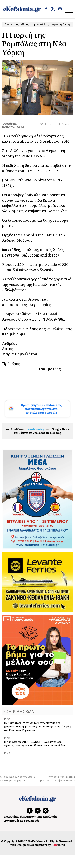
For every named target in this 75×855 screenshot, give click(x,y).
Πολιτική (23, 816)
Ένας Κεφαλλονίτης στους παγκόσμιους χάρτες (18, 778)
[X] (53, 9)
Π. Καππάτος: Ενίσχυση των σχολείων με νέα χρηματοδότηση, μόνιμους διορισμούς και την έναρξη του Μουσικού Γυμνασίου (37, 726)
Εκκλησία (50, 816)
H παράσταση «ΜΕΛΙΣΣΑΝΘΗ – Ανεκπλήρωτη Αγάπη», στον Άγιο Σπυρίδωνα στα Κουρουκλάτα (34, 743)
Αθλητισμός (11, 820)
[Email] (60, 9)
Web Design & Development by (37, 845)
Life (22, 820)
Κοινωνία (10, 816)
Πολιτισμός (36, 816)
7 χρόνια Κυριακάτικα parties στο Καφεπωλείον (57, 778)
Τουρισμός (32, 820)
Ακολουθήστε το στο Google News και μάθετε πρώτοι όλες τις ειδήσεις (37, 431)
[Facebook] (46, 9)
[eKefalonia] (22, 9)
